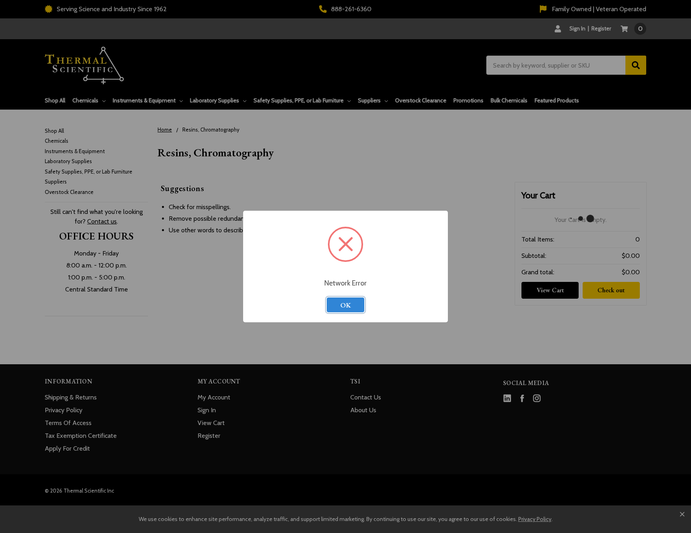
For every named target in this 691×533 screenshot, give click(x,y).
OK (345, 305)
